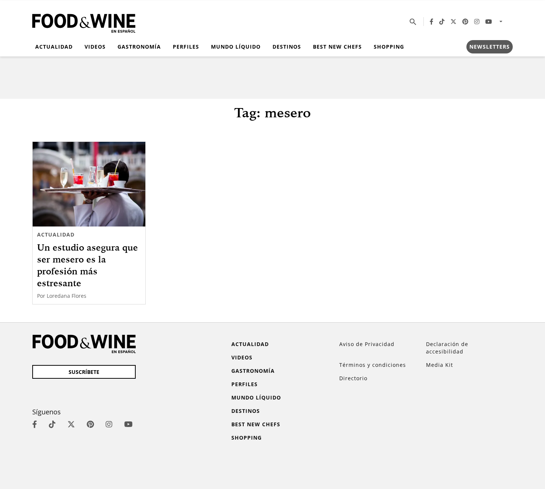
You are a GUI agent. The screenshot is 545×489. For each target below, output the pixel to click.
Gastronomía (139, 46)
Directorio (353, 378)
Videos (95, 46)
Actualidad (54, 46)
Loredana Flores (66, 295)
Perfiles (186, 46)
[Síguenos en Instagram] (476, 21)
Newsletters (489, 46)
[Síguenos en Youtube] (488, 21)
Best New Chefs (337, 46)
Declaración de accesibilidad (447, 347)
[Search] (413, 21)
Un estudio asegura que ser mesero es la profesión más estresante (87, 265)
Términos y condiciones (372, 364)
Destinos (286, 46)
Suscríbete (84, 371)
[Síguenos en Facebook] (431, 21)
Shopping (389, 46)
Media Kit (439, 364)
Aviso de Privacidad (366, 344)
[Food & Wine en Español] (83, 21)
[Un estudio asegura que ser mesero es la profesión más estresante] (89, 184)
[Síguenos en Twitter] (453, 21)
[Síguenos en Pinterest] (465, 21)
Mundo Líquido (236, 46)
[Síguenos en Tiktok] (442, 21)
